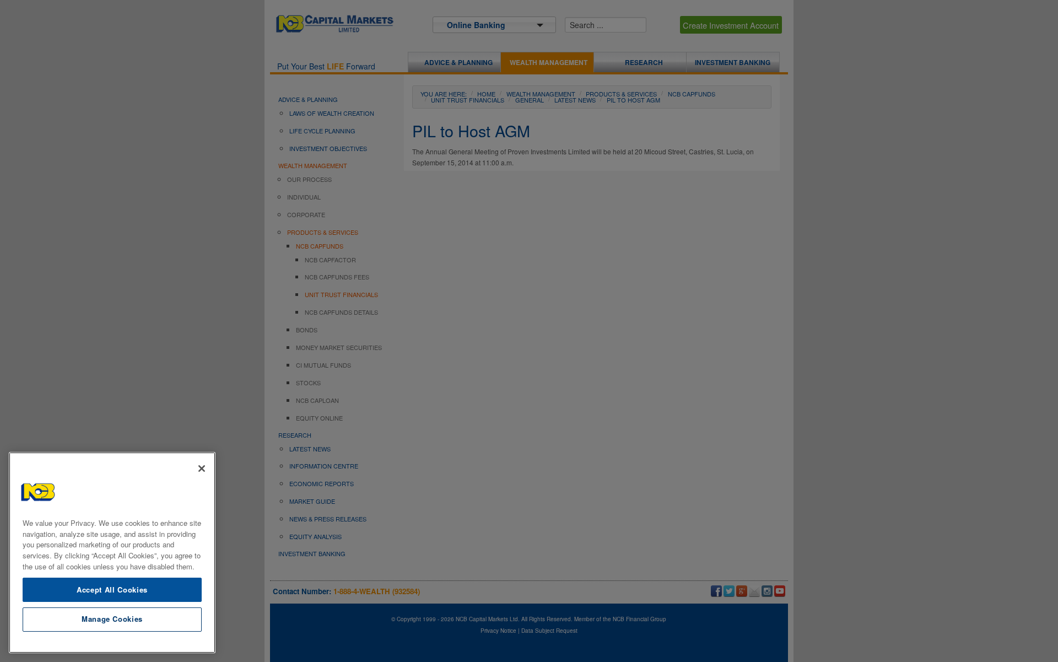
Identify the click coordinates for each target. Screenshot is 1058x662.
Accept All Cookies (112, 589)
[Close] (202, 468)
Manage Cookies (112, 618)
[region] (112, 552)
